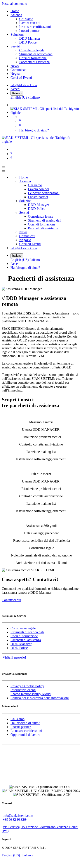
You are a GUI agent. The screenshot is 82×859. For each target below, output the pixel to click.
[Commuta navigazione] (3, 167)
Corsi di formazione (24, 636)
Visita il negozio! (14, 657)
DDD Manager (20, 644)
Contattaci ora (11, 600)
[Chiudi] (3, 171)
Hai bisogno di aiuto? (34, 130)
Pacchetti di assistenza (25, 640)
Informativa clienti (23, 690)
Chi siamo (17, 719)
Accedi (15, 89)
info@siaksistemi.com (23, 85)
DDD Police (19, 648)
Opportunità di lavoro (25, 734)
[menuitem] (14, 11)
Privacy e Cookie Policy (27, 686)
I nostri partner (20, 727)
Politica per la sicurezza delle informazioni (39, 698)
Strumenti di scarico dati (27, 632)
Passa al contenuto (14, 3)
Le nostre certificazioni (26, 731)
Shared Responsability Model (30, 694)
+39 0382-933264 (15, 819)
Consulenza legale (23, 628)
